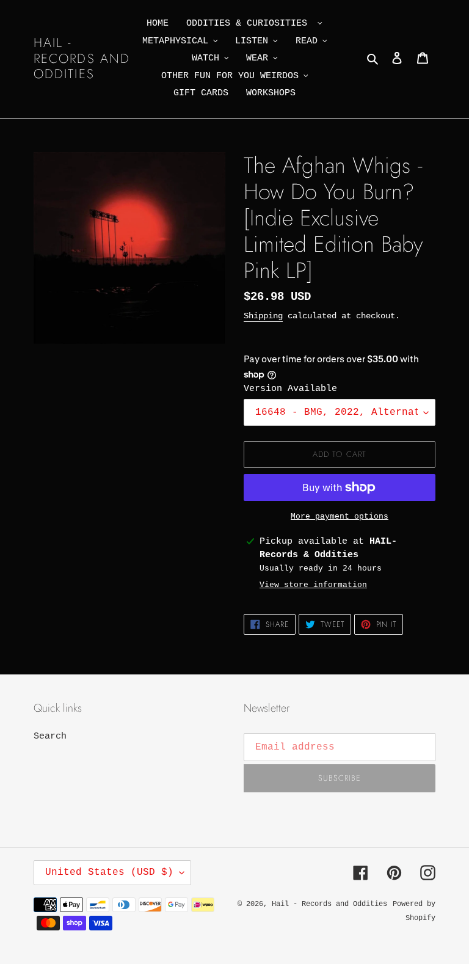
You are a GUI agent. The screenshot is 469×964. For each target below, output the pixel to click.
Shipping (263, 316)
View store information (313, 585)
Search (50, 736)
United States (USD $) (109, 872)
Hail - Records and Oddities (82, 58)
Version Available (290, 389)
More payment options (339, 516)
